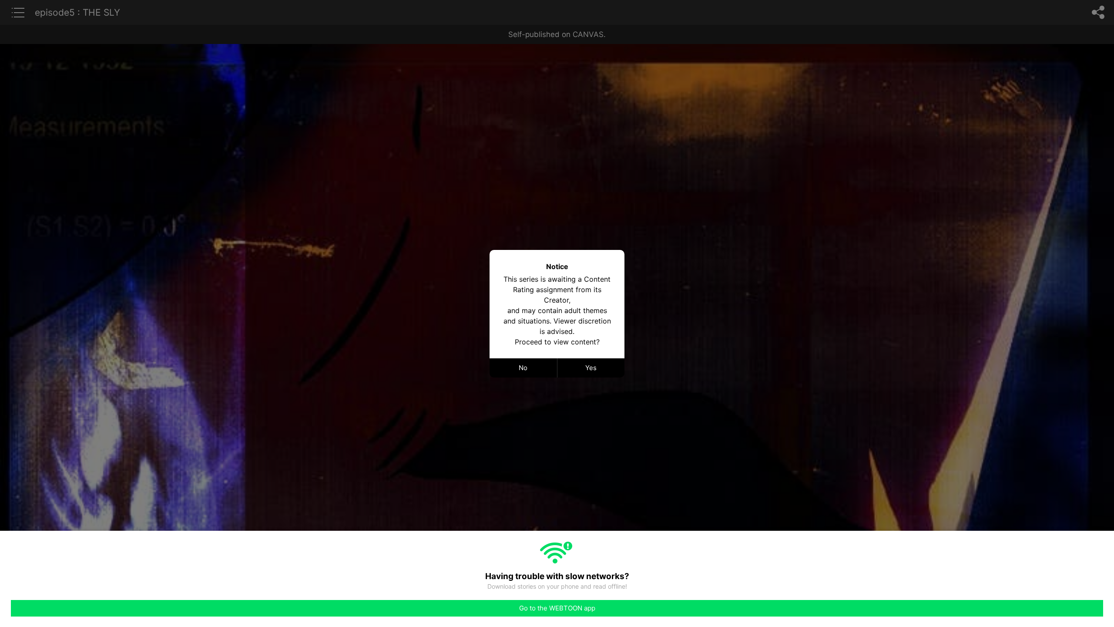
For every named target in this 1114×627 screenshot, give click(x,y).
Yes (591, 368)
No (523, 368)
